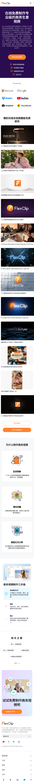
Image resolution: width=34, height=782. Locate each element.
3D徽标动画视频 (16, 656)
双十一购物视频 (16, 644)
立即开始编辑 (16, 430)
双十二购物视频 (8, 650)
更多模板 (17, 423)
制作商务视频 (17, 57)
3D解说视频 (25, 650)
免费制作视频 (10, 712)
